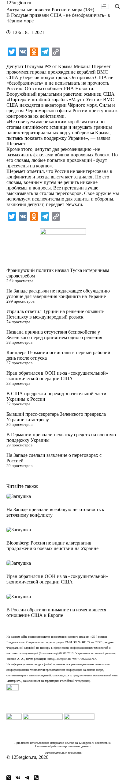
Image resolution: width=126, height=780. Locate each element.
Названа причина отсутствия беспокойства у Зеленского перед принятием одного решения (54, 334)
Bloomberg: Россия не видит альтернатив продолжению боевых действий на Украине (52, 545)
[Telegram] (27, 777)
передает (55, 204)
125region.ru (18, 2)
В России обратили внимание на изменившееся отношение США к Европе (56, 612)
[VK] (18, 777)
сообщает (53, 88)
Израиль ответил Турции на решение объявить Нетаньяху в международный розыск (55, 314)
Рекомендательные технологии (62, 753)
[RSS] (36, 777)
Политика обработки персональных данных (63, 746)
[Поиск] (117, 6)
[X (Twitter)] (8, 777)
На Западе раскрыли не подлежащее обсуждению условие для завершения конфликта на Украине (58, 293)
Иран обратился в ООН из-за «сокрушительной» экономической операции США (57, 375)
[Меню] (105, 6)
